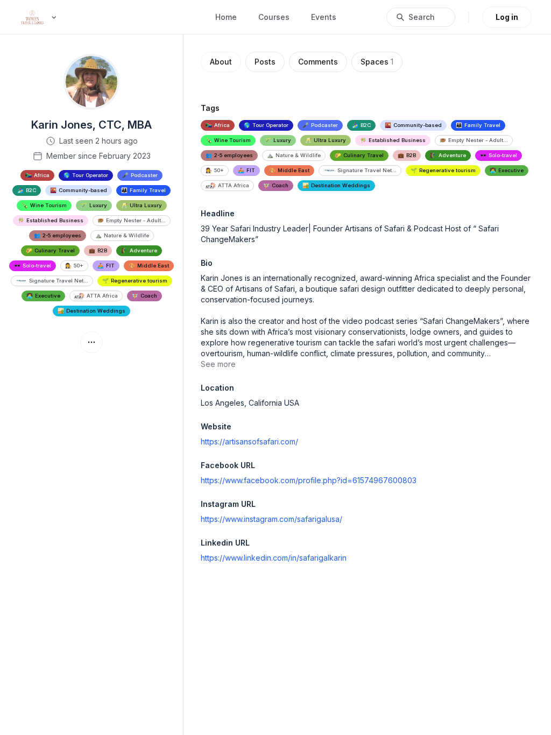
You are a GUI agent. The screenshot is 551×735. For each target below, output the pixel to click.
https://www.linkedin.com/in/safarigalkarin (274, 557)
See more (218, 364)
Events (323, 17)
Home (226, 17)
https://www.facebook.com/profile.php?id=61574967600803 (308, 480)
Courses (273, 17)
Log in (507, 17)
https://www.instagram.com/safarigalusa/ (271, 519)
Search (421, 17)
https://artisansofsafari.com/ (249, 441)
